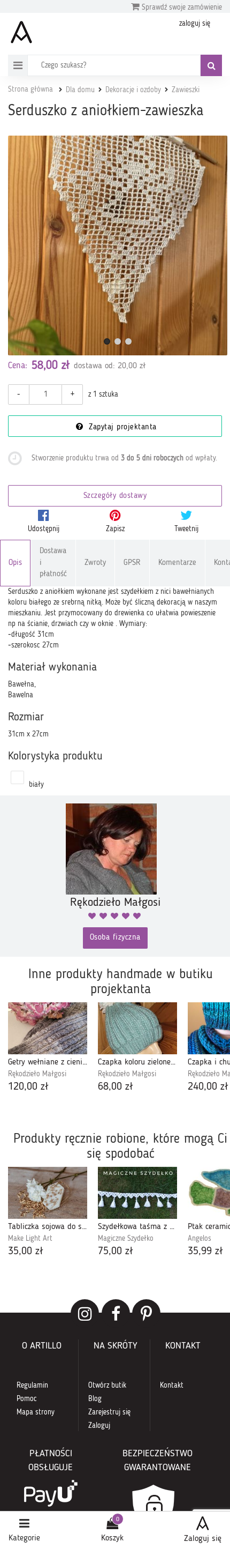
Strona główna (30, 89)
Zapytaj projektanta (121, 427)
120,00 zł (28, 1087)
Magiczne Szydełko (126, 1238)
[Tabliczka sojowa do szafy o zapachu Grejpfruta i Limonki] (47, 1193)
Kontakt (171, 1385)
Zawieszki (186, 90)
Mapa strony (36, 1412)
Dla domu (80, 90)
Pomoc (27, 1399)
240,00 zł (208, 1087)
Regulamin (32, 1385)
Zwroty (95, 563)
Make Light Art (30, 1238)
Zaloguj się (202, 1539)
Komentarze (177, 563)
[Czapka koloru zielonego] (137, 1028)
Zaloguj (99, 1425)
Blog (95, 1399)
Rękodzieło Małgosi (37, 1074)
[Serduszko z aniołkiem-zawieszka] (117, 245)
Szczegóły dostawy (115, 496)
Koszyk (112, 1538)
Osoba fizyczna (115, 938)
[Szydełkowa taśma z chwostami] (137, 1193)
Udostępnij (43, 529)
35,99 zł (205, 1251)
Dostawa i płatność (53, 562)
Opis (15, 563)
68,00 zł (115, 1087)
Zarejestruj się (109, 1412)
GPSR (132, 563)
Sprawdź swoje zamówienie (181, 7)
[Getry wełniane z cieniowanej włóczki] (47, 1028)
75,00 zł (115, 1251)
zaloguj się (194, 23)
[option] (47, 1048)
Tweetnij (186, 529)
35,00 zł (25, 1251)
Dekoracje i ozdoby (133, 90)
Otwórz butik (107, 1385)
